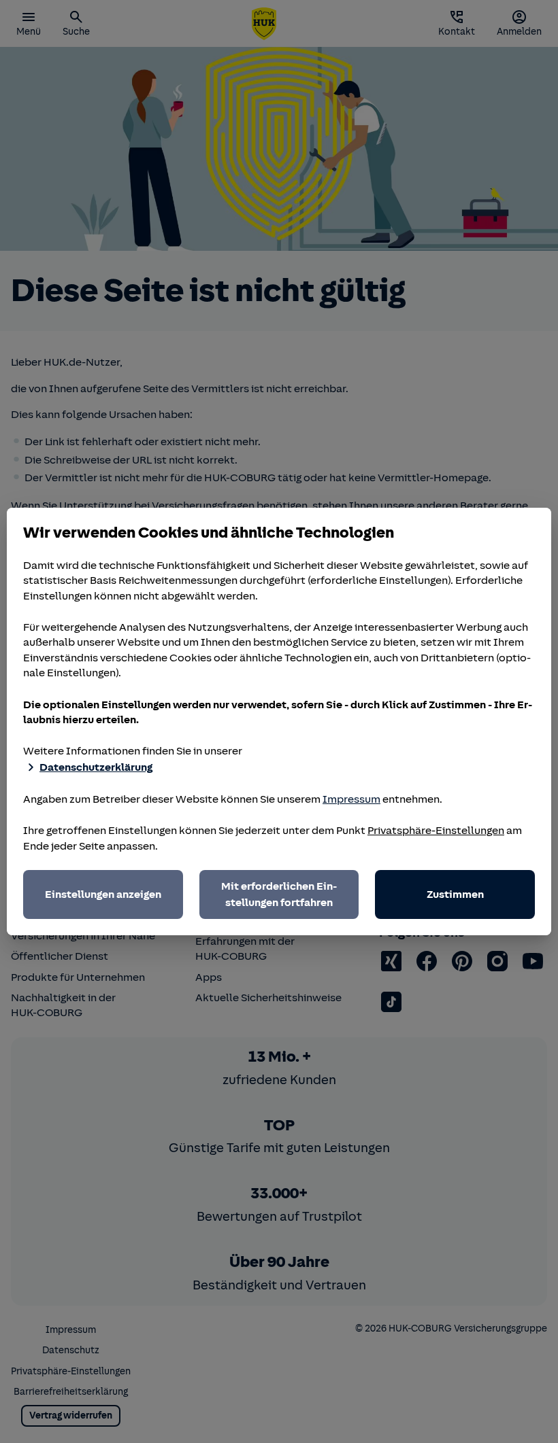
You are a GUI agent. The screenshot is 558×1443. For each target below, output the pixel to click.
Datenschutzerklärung (95, 767)
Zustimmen (455, 894)
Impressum (351, 799)
